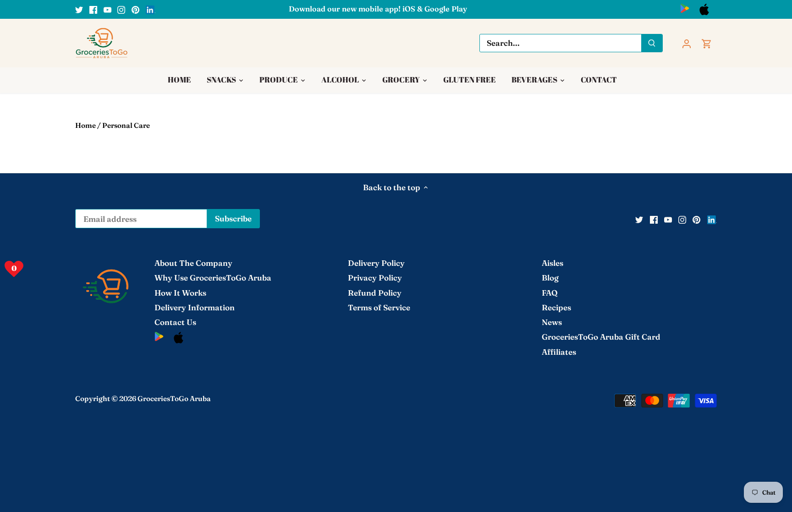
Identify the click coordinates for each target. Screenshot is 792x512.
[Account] (686, 42)
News (552, 322)
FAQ (550, 292)
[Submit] (651, 43)
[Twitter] (79, 9)
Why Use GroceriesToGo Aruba (212, 277)
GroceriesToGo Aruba (174, 398)
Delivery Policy (376, 263)
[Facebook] (93, 9)
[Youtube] (107, 9)
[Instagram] (121, 9)
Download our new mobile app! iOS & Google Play (378, 8)
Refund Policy (375, 292)
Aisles (552, 263)
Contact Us (175, 322)
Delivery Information (194, 307)
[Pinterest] (135, 9)
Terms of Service (379, 307)
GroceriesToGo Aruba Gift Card (601, 336)
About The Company (193, 263)
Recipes (556, 307)
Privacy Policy (375, 277)
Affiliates (559, 352)
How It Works (180, 292)
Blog (550, 277)
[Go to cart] (706, 42)
